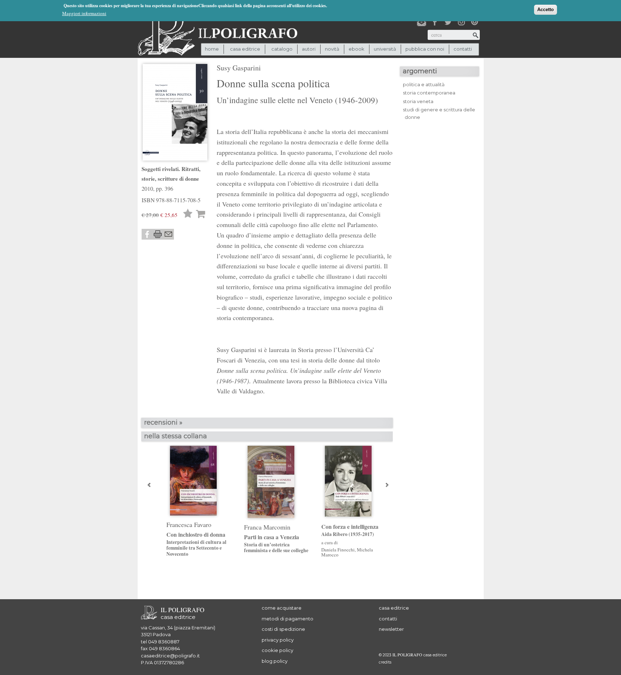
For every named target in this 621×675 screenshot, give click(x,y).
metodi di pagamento (287, 618)
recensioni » (163, 422)
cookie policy (277, 650)
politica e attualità (424, 84)
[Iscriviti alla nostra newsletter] (421, 22)
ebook (356, 49)
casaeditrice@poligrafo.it (170, 655)
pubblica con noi (424, 49)
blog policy (275, 661)
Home (212, 49)
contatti (463, 49)
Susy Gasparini (239, 68)
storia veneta (418, 101)
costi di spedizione (283, 629)
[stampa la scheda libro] (157, 234)
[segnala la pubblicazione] (168, 234)
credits (385, 662)
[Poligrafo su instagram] (461, 22)
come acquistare (282, 608)
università (385, 49)
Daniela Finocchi (338, 549)
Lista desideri (188, 214)
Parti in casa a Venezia (276, 543)
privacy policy (278, 640)
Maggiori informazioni (84, 13)
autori (309, 49)
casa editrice (394, 608)
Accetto (545, 9)
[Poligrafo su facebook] (435, 22)
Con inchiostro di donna (196, 544)
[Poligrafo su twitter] (448, 22)
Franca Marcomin (267, 527)
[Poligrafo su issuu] (474, 22)
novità (332, 49)
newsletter (391, 629)
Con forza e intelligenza (349, 530)
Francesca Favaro (188, 524)
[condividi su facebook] (147, 234)
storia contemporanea (429, 93)
